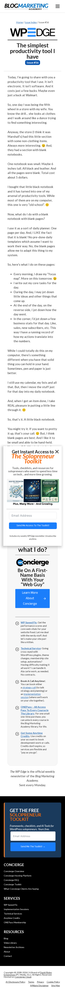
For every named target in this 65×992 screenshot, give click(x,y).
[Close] (57, 451)
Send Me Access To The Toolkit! (33, 526)
